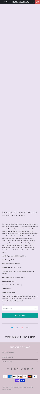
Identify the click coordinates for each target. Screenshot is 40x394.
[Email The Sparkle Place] (8, 369)
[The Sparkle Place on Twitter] (28, 369)
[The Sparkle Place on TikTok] (21, 369)
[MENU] (1, 2)
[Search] (33, 2)
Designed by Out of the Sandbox (24, 387)
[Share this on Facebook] (17, 327)
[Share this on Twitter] (12, 327)
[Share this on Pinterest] (22, 327)
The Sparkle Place (20, 2)
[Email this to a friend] (27, 327)
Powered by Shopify (7, 389)
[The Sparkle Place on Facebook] (11, 369)
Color (3, 304)
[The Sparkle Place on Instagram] (14, 369)
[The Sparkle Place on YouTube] (31, 369)
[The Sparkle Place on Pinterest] (18, 369)
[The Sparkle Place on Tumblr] (24, 369)
